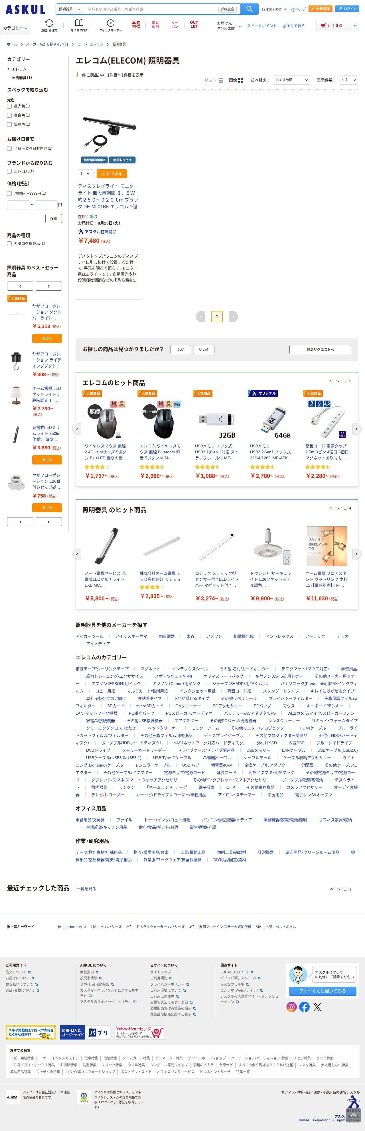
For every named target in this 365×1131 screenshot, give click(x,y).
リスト (211, 80)
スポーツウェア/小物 (173, 676)
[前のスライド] (20, 286)
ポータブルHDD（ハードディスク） (131, 743)
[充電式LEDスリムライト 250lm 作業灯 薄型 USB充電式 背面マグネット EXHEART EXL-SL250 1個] (17, 435)
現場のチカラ (203, 1065)
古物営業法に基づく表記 (169, 1002)
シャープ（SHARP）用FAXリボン (240, 683)
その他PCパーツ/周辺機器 (233, 720)
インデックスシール (190, 669)
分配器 (307, 765)
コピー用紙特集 (22, 1058)
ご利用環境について (165, 991)
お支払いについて (19, 985)
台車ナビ (226, 1065)
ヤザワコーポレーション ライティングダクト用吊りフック (46, 360)
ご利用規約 (158, 978)
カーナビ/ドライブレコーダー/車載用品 (171, 794)
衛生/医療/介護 (203, 827)
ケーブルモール (257, 757)
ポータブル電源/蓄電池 (302, 780)
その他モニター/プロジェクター (259, 728)
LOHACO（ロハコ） (234, 972)
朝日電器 (167, 636)
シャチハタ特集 (48, 1072)
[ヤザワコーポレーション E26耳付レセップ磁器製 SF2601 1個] (17, 483)
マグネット (150, 669)
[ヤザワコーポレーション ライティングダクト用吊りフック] (17, 361)
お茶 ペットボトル (280, 927)
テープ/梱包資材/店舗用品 (99, 852)
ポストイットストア (136, 1072)
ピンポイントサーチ (215, 1072)
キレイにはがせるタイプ (332, 691)
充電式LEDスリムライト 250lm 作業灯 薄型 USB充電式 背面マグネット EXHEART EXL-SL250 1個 (46, 434)
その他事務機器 (261, 787)
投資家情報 (88, 978)
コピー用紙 (105, 691)
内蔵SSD (297, 743)
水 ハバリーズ (111, 927)
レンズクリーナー (284, 720)
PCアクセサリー (227, 706)
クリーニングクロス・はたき (111, 728)
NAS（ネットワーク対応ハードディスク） (209, 743)
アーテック (315, 636)
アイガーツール (90, 636)
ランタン (127, 787)
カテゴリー (13, 28)
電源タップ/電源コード (184, 772)
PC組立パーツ (141, 713)
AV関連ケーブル (217, 757)
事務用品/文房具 (90, 820)
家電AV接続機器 (100, 720)
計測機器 (266, 852)
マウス (289, 706)
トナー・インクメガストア (59, 1058)
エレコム (96, 44)
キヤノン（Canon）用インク (176, 683)
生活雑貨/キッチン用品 (106, 827)
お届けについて (18, 978)
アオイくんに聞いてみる (322, 991)
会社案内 (87, 972)
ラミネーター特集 (169, 1058)
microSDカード (150, 706)
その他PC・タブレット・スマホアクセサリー (231, 780)
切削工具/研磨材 (231, 852)
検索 (249, 9)
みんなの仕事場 (232, 985)
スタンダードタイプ (281, 691)
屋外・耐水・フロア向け (106, 698)
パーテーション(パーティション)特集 (259, 1058)
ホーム (12, 44)
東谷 (190, 636)
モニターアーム (205, 728)
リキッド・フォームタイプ (335, 720)
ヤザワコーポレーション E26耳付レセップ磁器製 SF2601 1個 (46, 481)
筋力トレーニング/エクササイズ (114, 676)
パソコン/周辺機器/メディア (227, 820)
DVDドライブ (98, 750)
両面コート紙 (239, 691)
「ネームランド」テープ (167, 787)
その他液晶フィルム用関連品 (166, 735)
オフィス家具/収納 (335, 820)
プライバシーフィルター (291, 698)
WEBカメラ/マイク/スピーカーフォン (320, 713)
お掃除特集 (68, 1065)
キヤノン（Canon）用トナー (279, 676)
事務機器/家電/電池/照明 (285, 820)
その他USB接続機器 (145, 720)
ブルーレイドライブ (334, 743)
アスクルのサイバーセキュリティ (105, 1002)
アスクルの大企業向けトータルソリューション (249, 999)
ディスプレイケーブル (224, 735)
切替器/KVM (222, 765)
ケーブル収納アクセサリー (307, 757)
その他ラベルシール (239, 698)
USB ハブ (190, 765)
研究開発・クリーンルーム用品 (312, 852)
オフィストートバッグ (224, 676)
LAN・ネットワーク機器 (96, 713)
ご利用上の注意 (162, 996)
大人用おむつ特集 (334, 1065)
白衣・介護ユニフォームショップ (90, 1072)
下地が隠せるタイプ (191, 698)
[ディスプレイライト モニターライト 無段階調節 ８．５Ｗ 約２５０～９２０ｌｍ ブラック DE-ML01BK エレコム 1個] (108, 136)
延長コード (227, 772)
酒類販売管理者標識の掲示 (170, 1008)
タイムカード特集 (136, 1058)
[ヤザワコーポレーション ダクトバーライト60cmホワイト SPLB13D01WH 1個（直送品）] (17, 313)
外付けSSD (267, 743)
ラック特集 (324, 1058)
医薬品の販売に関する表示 (170, 1014)
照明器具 (99, 787)
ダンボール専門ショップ (169, 1065)
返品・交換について (20, 991)
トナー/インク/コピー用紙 (167, 820)
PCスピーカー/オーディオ (189, 713)
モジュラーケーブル (153, 765)
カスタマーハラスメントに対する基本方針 (109, 993)
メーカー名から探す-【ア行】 (47, 44)
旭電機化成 (244, 636)
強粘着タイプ (150, 698)
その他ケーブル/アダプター (127, 772)
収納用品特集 (20, 1072)
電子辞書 (207, 787)
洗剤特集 (89, 1065)
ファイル (124, 820)
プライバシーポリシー (167, 985)
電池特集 (110, 1058)
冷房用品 (275, 794)
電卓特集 (91, 1058)
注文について (16, 972)
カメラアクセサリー (304, 787)
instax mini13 (76, 927)
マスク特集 (307, 1065)
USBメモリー (258, 750)
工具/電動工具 (192, 852)
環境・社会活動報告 (94, 985)
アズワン (214, 636)
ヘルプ (301, 9)
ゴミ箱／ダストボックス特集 (32, 1065)
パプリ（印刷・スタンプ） (238, 978)
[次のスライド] (49, 286)
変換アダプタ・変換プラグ (271, 772)
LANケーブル (294, 750)
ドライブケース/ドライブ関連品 (206, 750)
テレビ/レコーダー (107, 794)
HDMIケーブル (313, 728)
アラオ (343, 636)
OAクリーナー (188, 706)
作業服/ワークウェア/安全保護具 (172, 859)
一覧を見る (86, 889)
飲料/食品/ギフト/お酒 (158, 827)
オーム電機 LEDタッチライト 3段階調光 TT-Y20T (46, 395)
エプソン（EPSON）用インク (116, 683)
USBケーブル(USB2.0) (337, 750)
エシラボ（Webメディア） (239, 991)
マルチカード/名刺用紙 (147, 691)
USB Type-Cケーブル (172, 757)
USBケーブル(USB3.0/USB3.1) (113, 757)
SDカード (116, 706)
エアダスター (186, 720)
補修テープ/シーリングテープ (102, 669)
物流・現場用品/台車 (151, 852)
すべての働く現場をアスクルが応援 (265, 1065)
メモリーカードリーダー (144, 750)
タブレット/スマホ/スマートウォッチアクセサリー (136, 780)
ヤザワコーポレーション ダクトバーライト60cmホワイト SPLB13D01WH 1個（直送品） (46, 312)
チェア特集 (302, 1058)
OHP (230, 787)
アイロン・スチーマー (237, 794)
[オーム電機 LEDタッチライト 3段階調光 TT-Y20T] (17, 395)
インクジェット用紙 (198, 691)
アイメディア (98, 643)
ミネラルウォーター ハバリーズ (160, 927)
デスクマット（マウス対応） (305, 669)
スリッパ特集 (112, 1065)
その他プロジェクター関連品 (281, 735)
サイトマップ (160, 972)
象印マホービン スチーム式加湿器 (225, 927)
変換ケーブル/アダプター (266, 765)
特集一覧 (243, 1072)
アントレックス (279, 636)
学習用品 (349, 669)
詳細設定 (227, 9)
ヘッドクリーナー (164, 728)
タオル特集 (136, 1065)
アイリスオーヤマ (131, 636)
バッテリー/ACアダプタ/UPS (250, 713)
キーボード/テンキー (325, 706)
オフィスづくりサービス (175, 1072)
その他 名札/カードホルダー (245, 669)
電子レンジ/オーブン (313, 794)
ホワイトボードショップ (207, 1058)
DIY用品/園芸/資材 (229, 859)
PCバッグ (262, 706)
